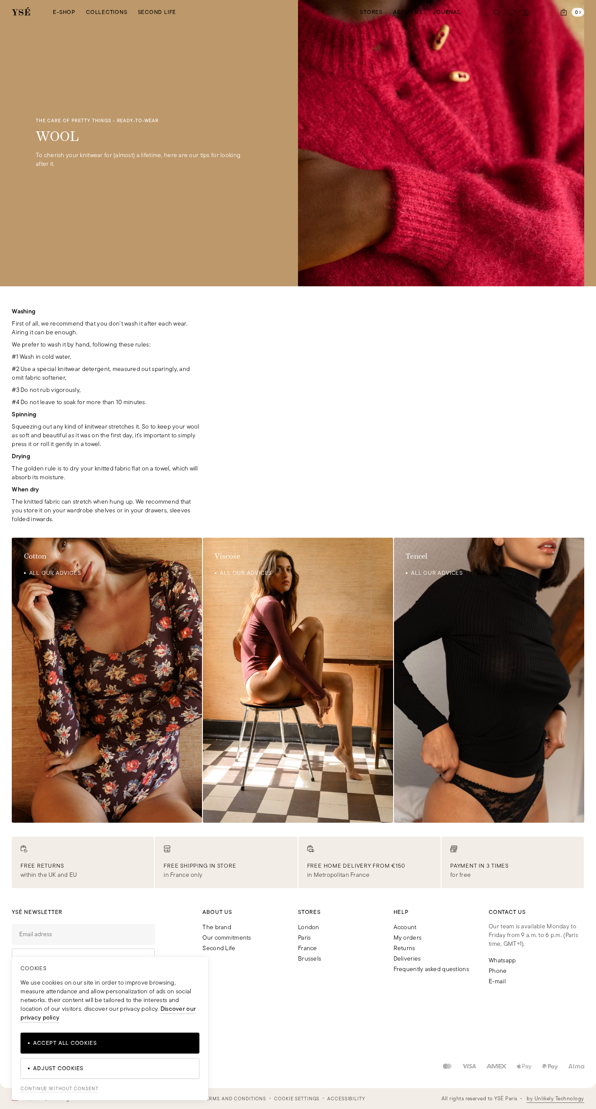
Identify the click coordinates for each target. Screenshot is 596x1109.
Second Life (157, 12)
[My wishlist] (511, 12)
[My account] (525, 12)
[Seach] (497, 12)
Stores (371, 12)
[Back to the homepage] (21, 12)
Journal (446, 12)
